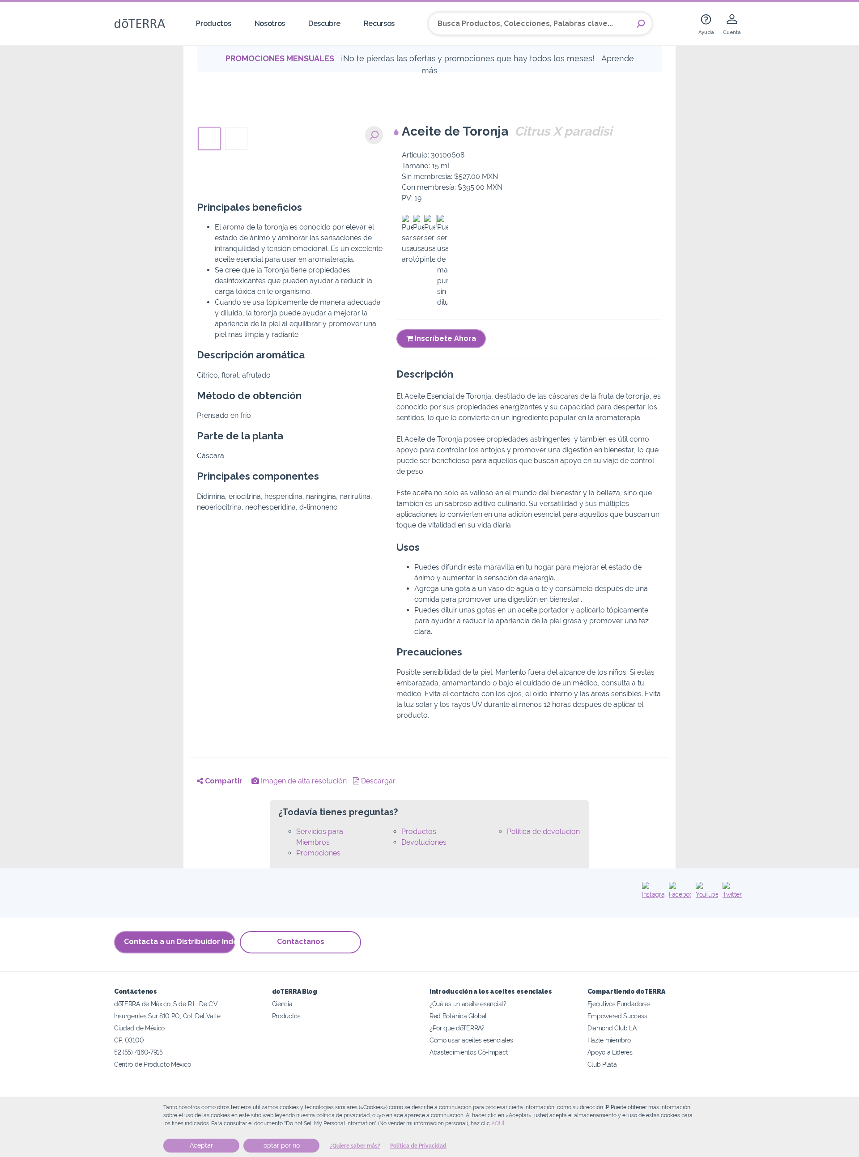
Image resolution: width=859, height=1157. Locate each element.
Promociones (318, 853)
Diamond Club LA (612, 1028)
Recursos (379, 23)
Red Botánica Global (458, 1016)
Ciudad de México (139, 1028)
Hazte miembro (609, 1040)
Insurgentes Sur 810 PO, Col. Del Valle (167, 1016)
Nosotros (270, 23)
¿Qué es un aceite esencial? (468, 1004)
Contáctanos (300, 941)
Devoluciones (424, 842)
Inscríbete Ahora (444, 338)
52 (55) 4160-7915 (138, 1052)
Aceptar (201, 1145)
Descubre (324, 23)
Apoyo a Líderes (610, 1052)
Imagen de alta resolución (303, 781)
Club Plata (602, 1064)
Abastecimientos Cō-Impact (469, 1052)
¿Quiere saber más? (355, 1146)
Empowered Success (617, 1016)
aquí (497, 1123)
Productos (213, 23)
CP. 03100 (129, 1040)
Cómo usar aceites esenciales (471, 1040)
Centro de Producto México (152, 1064)
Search (640, 24)
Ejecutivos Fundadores (619, 1004)
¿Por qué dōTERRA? (457, 1028)
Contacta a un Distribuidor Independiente (179, 941)
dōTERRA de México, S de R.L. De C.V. (166, 1004)
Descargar (377, 781)
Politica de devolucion (543, 831)
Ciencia (282, 1004)
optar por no (282, 1145)
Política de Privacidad (418, 1146)
